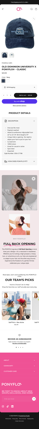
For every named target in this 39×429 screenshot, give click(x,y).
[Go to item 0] (4, 55)
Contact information (19, 421)
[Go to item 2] (12, 55)
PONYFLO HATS (7, 63)
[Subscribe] (34, 399)
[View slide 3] (21, 347)
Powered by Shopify (24, 416)
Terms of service (22, 418)
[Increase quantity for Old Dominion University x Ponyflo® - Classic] (10, 95)
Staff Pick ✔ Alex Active (16, 322)
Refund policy (8, 418)
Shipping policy (30, 418)
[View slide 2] (18, 347)
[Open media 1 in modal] (34, 19)
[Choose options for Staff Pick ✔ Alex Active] (28, 317)
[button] (33, 179)
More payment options (19, 105)
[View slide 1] (16, 347)
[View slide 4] (23, 347)
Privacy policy (15, 418)
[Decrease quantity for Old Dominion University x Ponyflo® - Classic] (4, 95)
